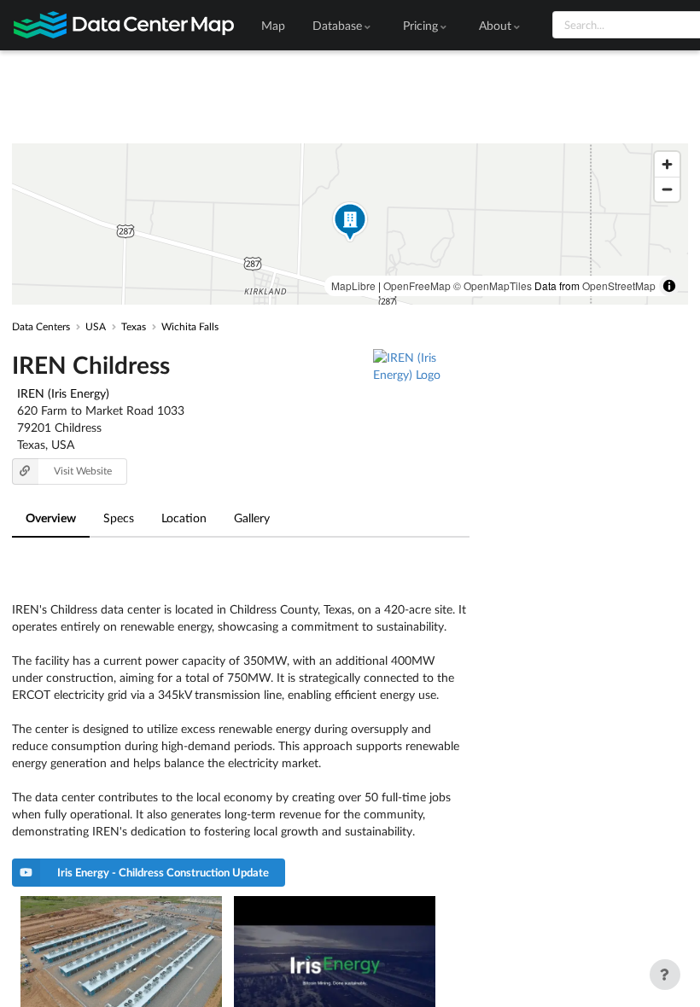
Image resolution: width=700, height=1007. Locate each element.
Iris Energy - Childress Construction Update (163, 872)
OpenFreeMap (417, 285)
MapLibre (353, 285)
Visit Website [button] (83, 470)
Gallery (252, 517)
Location (184, 517)
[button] (350, 224)
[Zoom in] (667, 164)
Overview (51, 517)
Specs (118, 517)
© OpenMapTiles (492, 285)
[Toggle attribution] (669, 286)
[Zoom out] (667, 189)
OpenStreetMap (619, 285)
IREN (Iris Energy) (63, 393)
